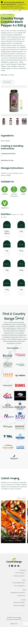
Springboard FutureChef (18, 592)
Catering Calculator (19, 576)
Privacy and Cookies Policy (14, 619)
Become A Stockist (19, 602)
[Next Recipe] (24, 498)
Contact (23, 600)
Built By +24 (14, 624)
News (24, 590)
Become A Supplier (19, 605)
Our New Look (21, 595)
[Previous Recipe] (19, 498)
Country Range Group (18, 583)
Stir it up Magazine (19, 586)
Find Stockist (7, 82)
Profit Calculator (20, 573)
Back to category (7, 14)
